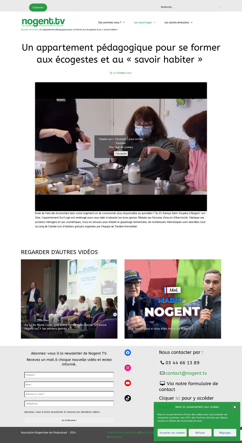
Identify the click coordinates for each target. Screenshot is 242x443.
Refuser (200, 432)
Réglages (225, 432)
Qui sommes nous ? (109, 22)
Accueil (24, 29)
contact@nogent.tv (186, 373)
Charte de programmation (122, 432)
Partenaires (115, 437)
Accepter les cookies (172, 432)
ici (178, 398)
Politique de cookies (121, 147)
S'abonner (38, 7)
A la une (34, 29)
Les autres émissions (177, 22)
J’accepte (121, 153)
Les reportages (143, 22)
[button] (235, 407)
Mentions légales (150, 432)
